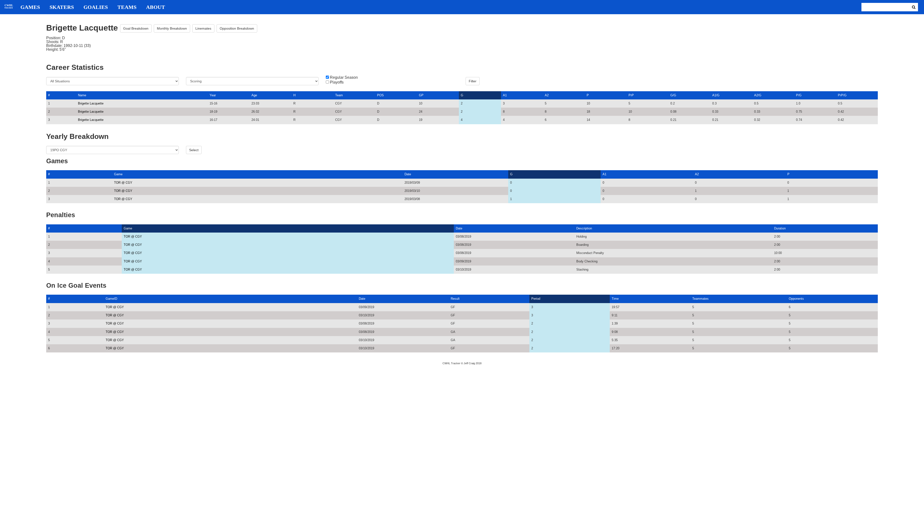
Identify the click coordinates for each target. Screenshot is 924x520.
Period (535, 298)
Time (615, 298)
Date (407, 174)
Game (118, 174)
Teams (126, 7)
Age (254, 95)
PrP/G (842, 95)
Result (455, 298)
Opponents (796, 298)
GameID (111, 298)
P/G (799, 95)
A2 (547, 95)
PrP (631, 95)
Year (213, 95)
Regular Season (344, 77)
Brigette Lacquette (90, 103)
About (155, 7)
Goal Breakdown (135, 28)
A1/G (715, 95)
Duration (780, 228)
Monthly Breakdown (172, 28)
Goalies (95, 7)
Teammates (700, 298)
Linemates (203, 28)
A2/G (757, 95)
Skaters (62, 7)
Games (30, 7)
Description (584, 228)
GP (421, 95)
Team (339, 95)
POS (380, 95)
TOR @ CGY (123, 182)
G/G (673, 95)
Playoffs (337, 82)
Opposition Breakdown (237, 28)
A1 (505, 95)
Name (82, 95)
